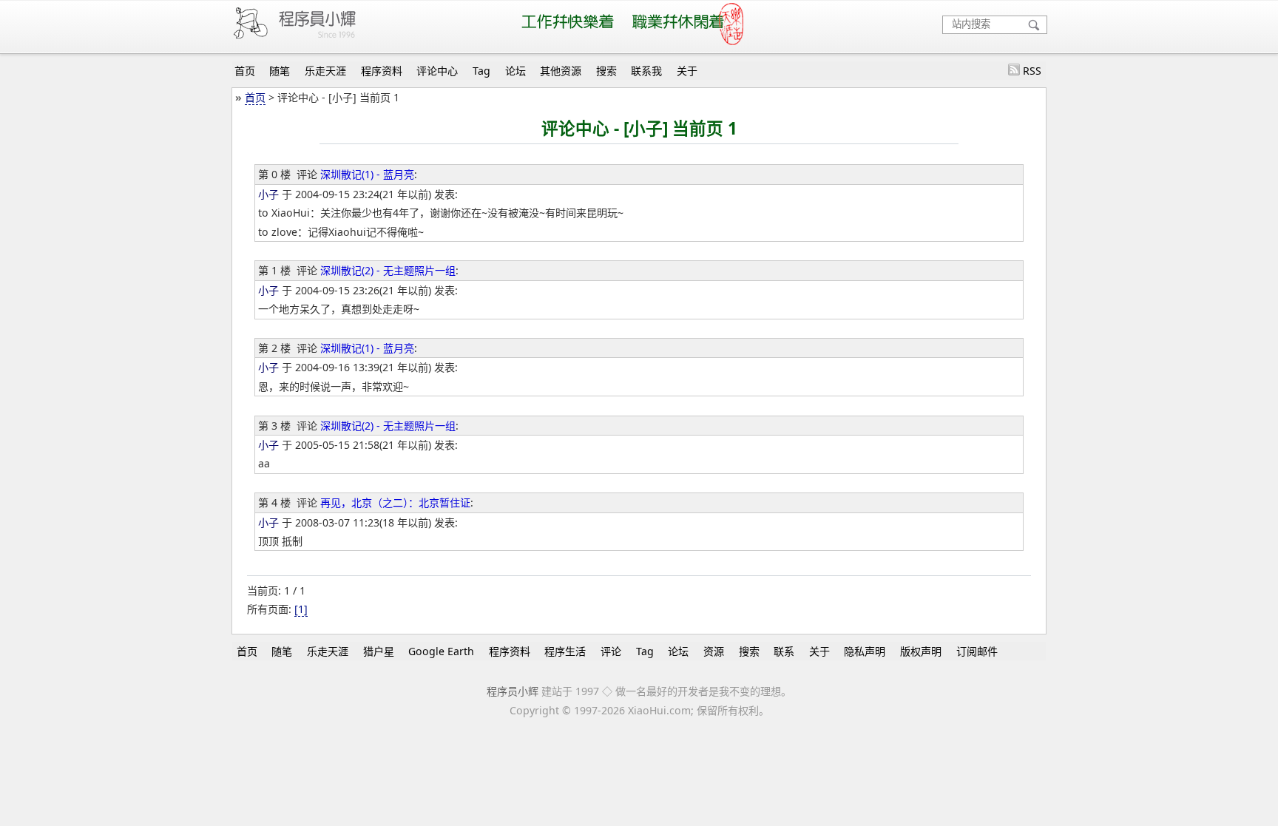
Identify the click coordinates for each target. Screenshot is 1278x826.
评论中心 (437, 71)
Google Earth (441, 651)
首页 (244, 71)
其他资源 (560, 71)
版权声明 (920, 651)
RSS (1032, 71)
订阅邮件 (977, 651)
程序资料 (381, 71)
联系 (784, 651)
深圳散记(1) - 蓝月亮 (367, 174)
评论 (611, 651)
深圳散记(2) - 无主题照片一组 (388, 270)
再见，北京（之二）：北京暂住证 (395, 502)
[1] (301, 609)
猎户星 (378, 651)
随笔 (279, 71)
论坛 (515, 71)
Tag (481, 71)
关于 (687, 71)
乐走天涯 (325, 71)
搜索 (606, 71)
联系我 (646, 71)
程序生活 (565, 651)
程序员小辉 (512, 691)
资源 (713, 651)
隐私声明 (864, 651)
